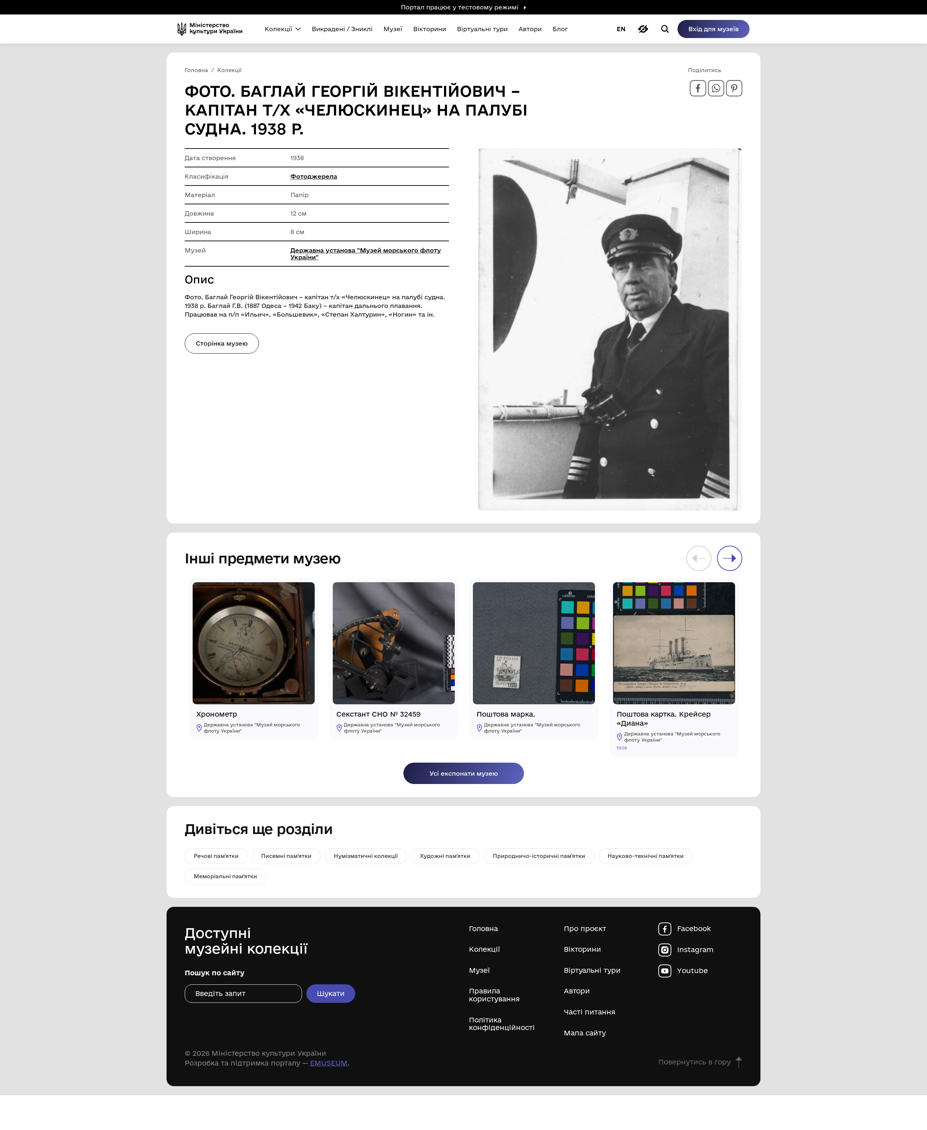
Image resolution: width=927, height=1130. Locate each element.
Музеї (479, 970)
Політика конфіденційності (502, 1024)
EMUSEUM (329, 1063)
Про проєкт (585, 929)
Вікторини (582, 949)
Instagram (695, 950)
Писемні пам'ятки (286, 856)
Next (729, 558)
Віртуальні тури (592, 970)
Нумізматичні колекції (366, 856)
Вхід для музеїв (713, 28)
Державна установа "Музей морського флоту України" (365, 253)
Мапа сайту (585, 1033)
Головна (483, 929)
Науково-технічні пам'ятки (646, 856)
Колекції (484, 949)
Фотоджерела (313, 176)
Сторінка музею (222, 343)
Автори (577, 991)
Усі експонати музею (463, 773)
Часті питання (589, 1012)
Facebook (694, 929)
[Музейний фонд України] (212, 29)
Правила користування (494, 995)
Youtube (692, 971)
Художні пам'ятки (445, 856)
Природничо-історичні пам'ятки (539, 856)
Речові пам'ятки (216, 856)
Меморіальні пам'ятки (225, 876)
